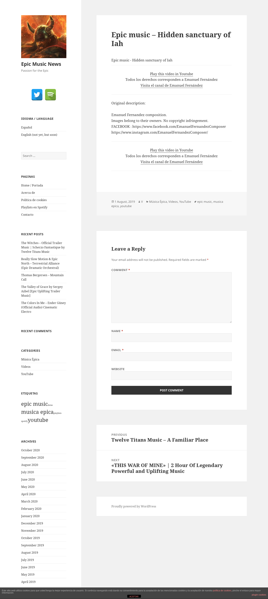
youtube (38, 420)
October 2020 (30, 450)
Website (118, 369)
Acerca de (28, 193)
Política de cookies (34, 200)
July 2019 (27, 560)
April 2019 (28, 582)
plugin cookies (259, 595)
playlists (57, 413)
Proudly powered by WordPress (133, 506)
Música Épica (30, 359)
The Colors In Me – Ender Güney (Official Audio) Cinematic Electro (43, 307)
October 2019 (30, 538)
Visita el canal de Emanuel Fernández (172, 85)
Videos (25, 367)
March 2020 (29, 501)
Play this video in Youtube (171, 73)
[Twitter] (37, 95)
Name (117, 331)
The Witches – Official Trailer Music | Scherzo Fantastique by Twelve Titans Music (43, 247)
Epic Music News (41, 64)
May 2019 (27, 574)
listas (50, 405)
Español (26, 127)
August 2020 (29, 465)
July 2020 (27, 472)
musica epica (37, 411)
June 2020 (28, 479)
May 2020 (27, 487)
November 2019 (32, 531)
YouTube (27, 374)
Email (117, 350)
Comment (120, 270)
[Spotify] (50, 95)
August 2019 (29, 553)
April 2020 (28, 494)
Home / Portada (32, 185)
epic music (34, 403)
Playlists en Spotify (34, 207)
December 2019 (32, 523)
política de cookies (222, 590)
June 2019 (28, 567)
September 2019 (32, 545)
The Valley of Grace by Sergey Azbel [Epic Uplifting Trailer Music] (42, 291)
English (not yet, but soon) (39, 135)
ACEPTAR (134, 596)
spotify (24, 421)
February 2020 (31, 509)
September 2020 (32, 458)
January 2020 (30, 516)
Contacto (27, 215)
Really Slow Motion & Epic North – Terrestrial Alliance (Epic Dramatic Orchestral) (40, 263)
